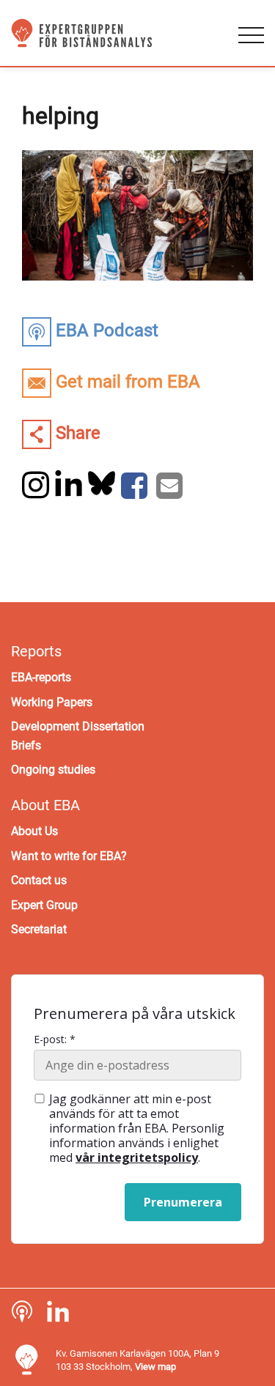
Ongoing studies (53, 770)
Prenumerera (183, 1202)
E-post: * (55, 1039)
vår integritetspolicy (137, 1157)
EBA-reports (41, 677)
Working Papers (51, 702)
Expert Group (44, 905)
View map (155, 1366)
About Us (34, 831)
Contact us (39, 880)
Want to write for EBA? (69, 856)
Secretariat (39, 929)
